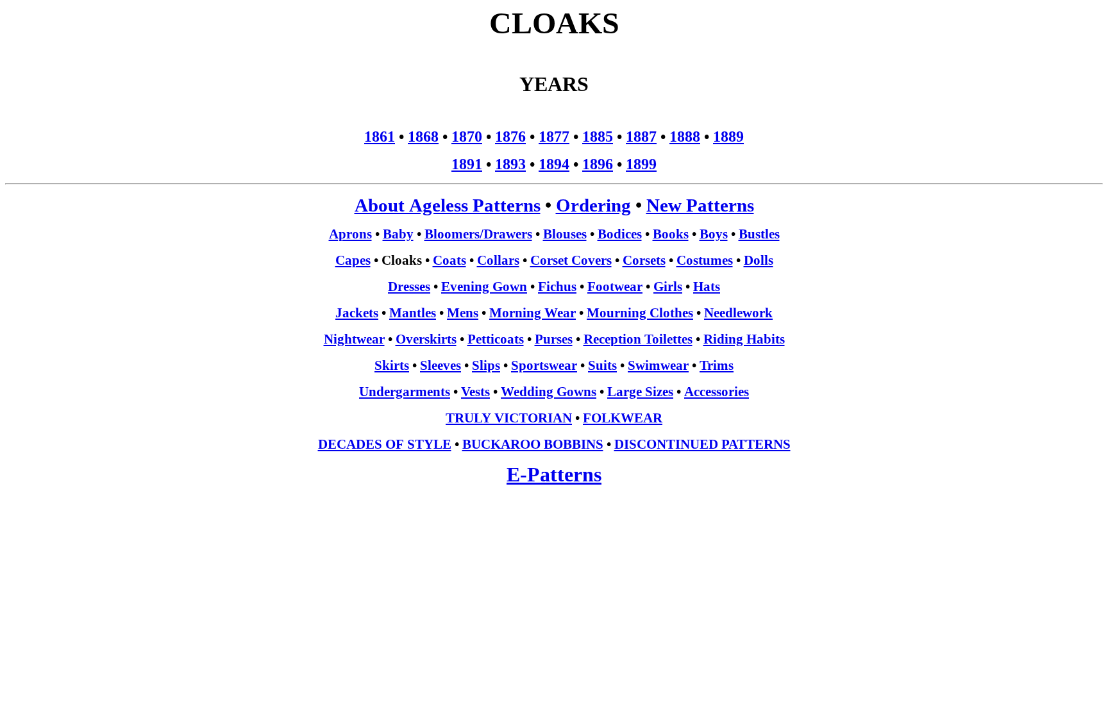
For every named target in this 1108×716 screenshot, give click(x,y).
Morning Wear (532, 313)
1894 (554, 164)
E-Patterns (554, 474)
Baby (398, 234)
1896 (597, 164)
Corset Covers (571, 260)
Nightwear (354, 339)
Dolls (758, 260)
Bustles (759, 234)
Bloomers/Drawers (478, 234)
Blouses (565, 234)
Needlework (738, 313)
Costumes (704, 260)
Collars (498, 260)
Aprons (350, 234)
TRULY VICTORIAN (509, 418)
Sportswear (544, 365)
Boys (714, 234)
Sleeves (440, 365)
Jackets (356, 313)
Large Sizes (640, 391)
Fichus (557, 286)
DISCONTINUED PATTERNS (702, 444)
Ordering (593, 205)
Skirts (391, 365)
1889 (728, 136)
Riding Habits (744, 339)
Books (671, 234)
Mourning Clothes (640, 313)
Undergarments (404, 391)
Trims (717, 365)
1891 (466, 164)
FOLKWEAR (622, 418)
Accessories (716, 391)
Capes (353, 260)
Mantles (412, 313)
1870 (466, 136)
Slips (486, 365)
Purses (554, 339)
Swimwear (658, 365)
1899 (641, 164)
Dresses (409, 286)
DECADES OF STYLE (384, 444)
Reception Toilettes (637, 339)
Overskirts (426, 339)
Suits (602, 365)
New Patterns (700, 205)
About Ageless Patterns (448, 205)
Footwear (614, 286)
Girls (667, 286)
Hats (706, 286)
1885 (597, 136)
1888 (684, 136)
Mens (462, 313)
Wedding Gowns (548, 391)
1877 (554, 136)
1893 (510, 164)
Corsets (644, 260)
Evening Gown (484, 286)
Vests (475, 391)
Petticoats (495, 339)
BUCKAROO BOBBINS (532, 444)
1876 (510, 136)
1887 (641, 136)
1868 (423, 136)
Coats (449, 260)
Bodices (620, 234)
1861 (379, 136)
